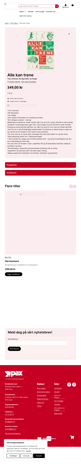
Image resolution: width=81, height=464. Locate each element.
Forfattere (58, 388)
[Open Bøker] (25, 11)
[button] (69, 34)
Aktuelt (57, 392)
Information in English (59, 409)
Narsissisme (12, 261)
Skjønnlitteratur (42, 399)
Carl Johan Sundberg (28, 82)
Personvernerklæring (12, 433)
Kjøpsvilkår (58, 414)
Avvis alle (26, 456)
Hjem (7, 23)
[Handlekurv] (74, 5)
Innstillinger (13, 456)
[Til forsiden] (12, 6)
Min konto (66, 7)
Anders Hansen (15, 82)
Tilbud (39, 406)
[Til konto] (66, 5)
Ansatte (57, 404)
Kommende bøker (43, 392)
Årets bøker (41, 388)
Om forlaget (58, 401)
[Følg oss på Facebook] (69, 385)
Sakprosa (40, 402)
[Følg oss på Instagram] (74, 385)
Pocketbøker (42, 395)
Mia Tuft (8, 257)
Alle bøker (14, 23)
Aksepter (39, 456)
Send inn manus (57, 396)
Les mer (28, 451)
